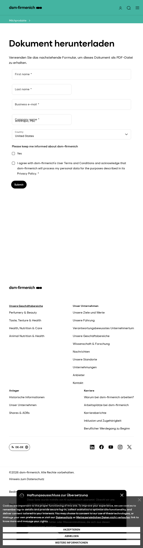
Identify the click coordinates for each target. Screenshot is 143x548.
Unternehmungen (85, 367)
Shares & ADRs (19, 413)
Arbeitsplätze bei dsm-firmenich (106, 405)
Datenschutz (64, 517)
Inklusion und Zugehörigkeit (102, 421)
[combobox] (71, 134)
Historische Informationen (27, 397)
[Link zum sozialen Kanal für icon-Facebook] (101, 447)
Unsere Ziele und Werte (89, 312)
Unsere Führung (84, 320)
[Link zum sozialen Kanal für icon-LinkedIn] (92, 447)
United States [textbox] (24, 136)
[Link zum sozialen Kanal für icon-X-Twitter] (129, 447)
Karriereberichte (95, 413)
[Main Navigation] (137, 7)
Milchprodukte (17, 20)
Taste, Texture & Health (25, 320)
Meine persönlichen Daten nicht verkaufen (103, 517)
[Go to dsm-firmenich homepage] (25, 7)
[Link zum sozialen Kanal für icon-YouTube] (110, 447)
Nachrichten (81, 352)
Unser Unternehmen (85, 306)
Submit (18, 184)
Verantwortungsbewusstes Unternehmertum (103, 328)
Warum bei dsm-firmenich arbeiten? (109, 397)
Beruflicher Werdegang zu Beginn (107, 428)
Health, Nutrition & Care (25, 328)
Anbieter (79, 375)
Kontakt (78, 383)
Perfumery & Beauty (23, 312)
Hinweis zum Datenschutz (26, 479)
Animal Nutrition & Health (26, 336)
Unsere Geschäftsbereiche (26, 306)
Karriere (89, 390)
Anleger (14, 390)
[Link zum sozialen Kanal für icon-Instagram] (120, 447)
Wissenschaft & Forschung (91, 344)
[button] (128, 8)
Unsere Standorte (85, 359)
